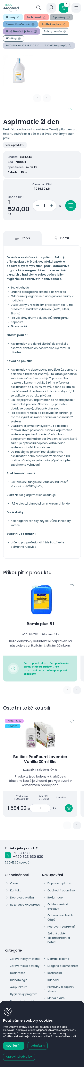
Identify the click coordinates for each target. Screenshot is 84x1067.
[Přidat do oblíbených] (70, 110)
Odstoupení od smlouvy (57, 906)
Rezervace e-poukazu (25, 905)
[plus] (52, 205)
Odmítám (38, 1046)
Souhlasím (13, 1046)
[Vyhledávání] (38, 8)
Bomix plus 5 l (40, 623)
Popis (26, 238)
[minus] (36, 205)
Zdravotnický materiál (25, 959)
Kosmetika (54, 973)
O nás (14, 883)
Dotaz (64, 238)
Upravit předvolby (19, 1057)
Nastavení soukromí (61, 927)
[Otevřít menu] (76, 8)
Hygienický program (23, 994)
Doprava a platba (22, 897)
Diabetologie (18, 980)
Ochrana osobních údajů (60, 917)
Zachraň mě (34, 17)
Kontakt (15, 890)
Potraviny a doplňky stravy (60, 989)
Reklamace (55, 897)
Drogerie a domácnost (62, 966)
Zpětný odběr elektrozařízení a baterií (58, 937)
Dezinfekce (17, 973)
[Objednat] (70, 205)
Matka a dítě (56, 998)
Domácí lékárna (58, 959)
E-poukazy (59, 17)
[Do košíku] (69, 808)
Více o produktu (14, 145)
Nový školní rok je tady (19, 31)
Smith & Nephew (52, 24)
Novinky (10, 17)
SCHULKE (26, 157)
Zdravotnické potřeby (24, 966)
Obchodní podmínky (61, 890)
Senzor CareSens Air (18, 24)
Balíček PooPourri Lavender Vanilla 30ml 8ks (40, 759)
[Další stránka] (77, 690)
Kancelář (53, 980)
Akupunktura (18, 987)
